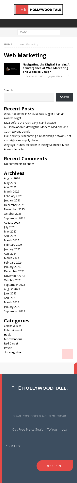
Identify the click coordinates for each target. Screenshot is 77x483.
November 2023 (14, 276)
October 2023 (13, 280)
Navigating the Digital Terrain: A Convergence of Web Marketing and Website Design (46, 68)
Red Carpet (11, 343)
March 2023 (11, 302)
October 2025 (13, 213)
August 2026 (12, 178)
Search (8, 90)
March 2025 (11, 240)
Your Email (14, 446)
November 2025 (14, 209)
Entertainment (13, 330)
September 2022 (14, 311)
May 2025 (10, 231)
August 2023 (12, 289)
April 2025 (10, 236)
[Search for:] (38, 32)
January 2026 (12, 200)
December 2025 (14, 205)
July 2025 (9, 227)
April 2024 (10, 253)
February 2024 (13, 262)
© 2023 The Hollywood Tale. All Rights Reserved (39, 415)
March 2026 (11, 191)
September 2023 (14, 285)
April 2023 (10, 298)
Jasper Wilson (56, 76)
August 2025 (12, 222)
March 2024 (11, 258)
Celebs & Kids (13, 326)
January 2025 (12, 249)
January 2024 (12, 267)
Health (8, 334)
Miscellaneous (13, 339)
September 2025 (14, 218)
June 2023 (10, 293)
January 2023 (12, 307)
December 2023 (14, 271)
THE (39, 388)
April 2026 (10, 187)
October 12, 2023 (34, 76)
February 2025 (13, 245)
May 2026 (10, 183)
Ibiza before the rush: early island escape (30, 122)
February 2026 (13, 196)
